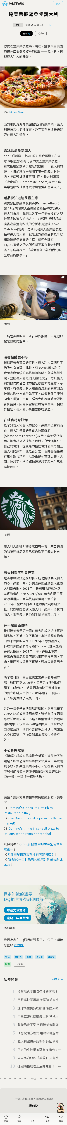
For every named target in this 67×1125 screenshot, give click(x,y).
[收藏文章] (50, 25)
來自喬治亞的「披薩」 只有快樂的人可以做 (39, 1058)
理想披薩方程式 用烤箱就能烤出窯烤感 (39, 1033)
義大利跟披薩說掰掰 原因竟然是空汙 (39, 1041)
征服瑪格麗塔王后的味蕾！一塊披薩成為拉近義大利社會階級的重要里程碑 (39, 1066)
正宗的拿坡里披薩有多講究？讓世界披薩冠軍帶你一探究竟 (39, 1049)
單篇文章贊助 (16, 910)
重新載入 (33, 1105)
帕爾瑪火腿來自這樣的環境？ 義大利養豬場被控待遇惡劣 (39, 991)
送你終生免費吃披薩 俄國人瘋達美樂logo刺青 (39, 1008)
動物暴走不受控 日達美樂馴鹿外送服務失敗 (39, 1024)
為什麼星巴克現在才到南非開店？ (30, 854)
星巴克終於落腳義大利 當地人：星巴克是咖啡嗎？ (39, 1016)
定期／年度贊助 (18, 918)
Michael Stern (16, 112)
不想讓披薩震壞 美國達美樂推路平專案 (39, 999)
